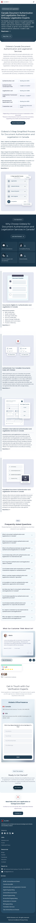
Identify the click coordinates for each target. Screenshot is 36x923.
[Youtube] (13, 833)
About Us (3, 859)
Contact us (18, 813)
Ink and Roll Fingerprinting (10, 898)
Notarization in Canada (9, 901)
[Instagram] (7, 833)
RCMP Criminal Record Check (11, 881)
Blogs (2, 852)
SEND (18, 757)
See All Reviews (6, 660)
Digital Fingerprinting (9, 890)
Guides (3, 855)
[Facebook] (5, 833)
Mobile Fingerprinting (9, 895)
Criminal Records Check (10, 893)
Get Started (18, 787)
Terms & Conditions (13, 920)
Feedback (4, 857)
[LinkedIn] (2, 833)
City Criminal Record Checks (11, 909)
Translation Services (9, 907)
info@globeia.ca (8, 871)
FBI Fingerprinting (8, 904)
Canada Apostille (8, 884)
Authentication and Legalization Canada (14, 887)
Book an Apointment (18, 123)
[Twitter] (10, 833)
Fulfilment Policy (5, 845)
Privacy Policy (24, 920)
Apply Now (5, 36)
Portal (3, 843)
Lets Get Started (17, 236)
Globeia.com (5, 840)
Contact (3, 862)
